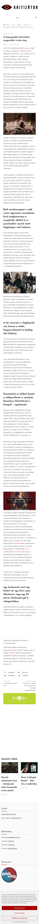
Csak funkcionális (19, 913)
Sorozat (10, 34)
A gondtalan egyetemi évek (10, 684)
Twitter (25, 672)
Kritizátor (11, 841)
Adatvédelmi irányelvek (21, 921)
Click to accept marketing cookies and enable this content (19, 501)
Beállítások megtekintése (19, 918)
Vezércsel (23, 51)
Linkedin (25, 675)
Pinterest (11, 675)
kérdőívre (12, 653)
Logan (27, 48)
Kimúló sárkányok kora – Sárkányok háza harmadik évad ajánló (9, 784)
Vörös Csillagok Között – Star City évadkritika (29, 780)
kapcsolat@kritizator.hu (12, 837)
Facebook (11, 672)
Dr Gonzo (16, 44)
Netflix (5, 34)
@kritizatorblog (12, 848)
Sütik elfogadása (19, 908)
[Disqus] (19, 732)
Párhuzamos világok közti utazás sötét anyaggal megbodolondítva (29, 686)
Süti (13, 921)
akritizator (11, 845)
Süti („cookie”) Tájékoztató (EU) (11, 818)
